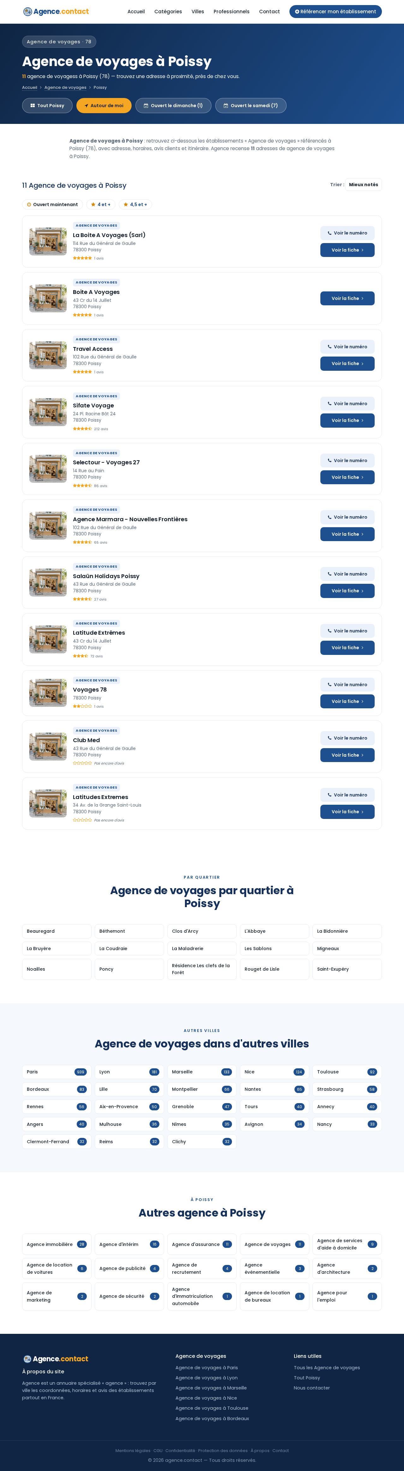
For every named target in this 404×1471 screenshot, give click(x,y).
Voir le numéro (350, 233)
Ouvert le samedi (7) (254, 105)
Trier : (337, 184)
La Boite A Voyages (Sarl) (109, 235)
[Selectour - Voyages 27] (48, 469)
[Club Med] (48, 746)
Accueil (136, 11)
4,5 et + (138, 204)
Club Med (86, 740)
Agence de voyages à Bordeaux (212, 1418)
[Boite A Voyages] (48, 298)
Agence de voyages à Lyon (206, 1378)
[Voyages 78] (48, 693)
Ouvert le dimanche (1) (177, 105)
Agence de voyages (65, 87)
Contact (269, 11)
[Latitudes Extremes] (48, 803)
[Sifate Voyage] (48, 412)
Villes (198, 11)
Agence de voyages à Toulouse (211, 1408)
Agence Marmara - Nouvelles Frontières (130, 519)
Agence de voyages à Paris (206, 1367)
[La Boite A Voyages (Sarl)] (48, 241)
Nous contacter (312, 1388)
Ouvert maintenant (55, 204)
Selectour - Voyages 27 (106, 462)
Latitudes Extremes (100, 797)
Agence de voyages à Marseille (211, 1388)
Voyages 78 (90, 689)
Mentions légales (133, 1451)
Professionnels (232, 11)
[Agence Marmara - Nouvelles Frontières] (48, 526)
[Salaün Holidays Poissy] (48, 582)
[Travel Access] (48, 355)
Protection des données (223, 1451)
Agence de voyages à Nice (206, 1398)
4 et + (104, 204)
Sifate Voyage (93, 405)
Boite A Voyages (96, 292)
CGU (158, 1451)
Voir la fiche (345, 250)
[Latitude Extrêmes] (48, 639)
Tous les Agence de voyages (327, 1367)
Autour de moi (107, 105)
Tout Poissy (50, 105)
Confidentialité (180, 1451)
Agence (61, 11)
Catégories (168, 11)
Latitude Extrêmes (99, 633)
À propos (260, 1451)
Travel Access (93, 349)
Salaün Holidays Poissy (106, 576)
